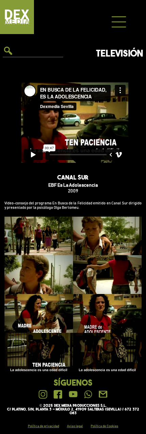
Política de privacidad (43, 426)
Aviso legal (75, 426)
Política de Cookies (104, 426)
